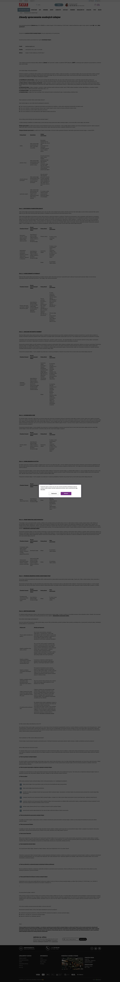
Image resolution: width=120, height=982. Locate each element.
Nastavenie (54, 493)
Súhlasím (66, 493)
